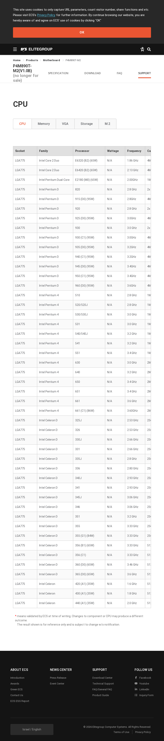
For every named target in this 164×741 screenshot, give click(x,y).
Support (144, 73)
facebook (145, 677)
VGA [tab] (65, 124)
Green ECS (16, 689)
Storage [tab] (87, 124)
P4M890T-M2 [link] (73, 60)
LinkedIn (144, 689)
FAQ (119, 73)
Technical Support (103, 683)
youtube (144, 683)
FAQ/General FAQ (102, 689)
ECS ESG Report (19, 701)
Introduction (17, 677)
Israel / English (32, 729)
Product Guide (100, 695)
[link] (32, 60)
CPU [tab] (22, 124)
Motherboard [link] (52, 60)
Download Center (102, 677)
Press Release (58, 677)
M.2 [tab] (107, 124)
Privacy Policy (46, 15)
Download (92, 73)
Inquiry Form (146, 695)
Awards (14, 683)
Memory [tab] (44, 124)
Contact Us (16, 695)
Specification (58, 73)
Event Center (57, 683)
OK (82, 32)
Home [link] (17, 60)
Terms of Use (121, 732)
